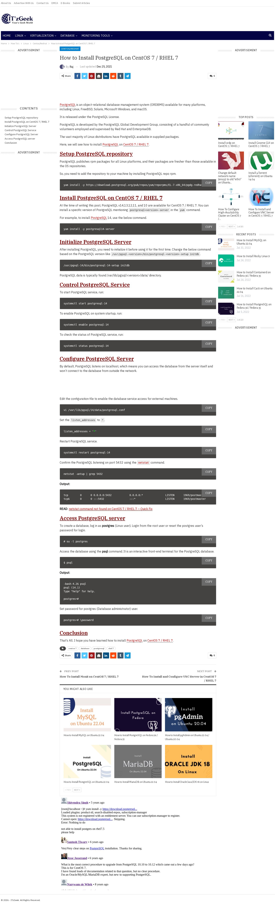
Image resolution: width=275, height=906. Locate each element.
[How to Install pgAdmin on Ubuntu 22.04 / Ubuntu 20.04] (188, 714)
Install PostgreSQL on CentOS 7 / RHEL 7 (27, 121)
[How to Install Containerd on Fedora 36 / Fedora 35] (226, 277)
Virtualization (42, 35)
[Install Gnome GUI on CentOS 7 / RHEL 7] (261, 130)
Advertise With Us (24, 3)
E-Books (65, 3)
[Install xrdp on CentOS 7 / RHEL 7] (231, 130)
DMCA (54, 3)
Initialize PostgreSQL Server (20, 126)
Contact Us (42, 3)
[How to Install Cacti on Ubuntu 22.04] (226, 293)
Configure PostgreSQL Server (21, 134)
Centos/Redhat (70, 48)
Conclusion (11, 142)
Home (7, 35)
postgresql (99, 648)
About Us (6, 3)
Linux (19, 35)
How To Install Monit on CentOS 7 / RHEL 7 (89, 676)
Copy (208, 183)
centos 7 (72, 648)
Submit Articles (81, 3)
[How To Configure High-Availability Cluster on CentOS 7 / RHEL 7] (231, 197)
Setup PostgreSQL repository (21, 117)
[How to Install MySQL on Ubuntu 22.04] (87, 714)
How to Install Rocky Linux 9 (253, 256)
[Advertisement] (183, 18)
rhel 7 (111, 648)
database (85, 648)
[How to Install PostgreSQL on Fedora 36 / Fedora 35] (138, 714)
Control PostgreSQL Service (20, 130)
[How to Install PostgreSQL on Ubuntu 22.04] (87, 761)
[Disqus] (138, 843)
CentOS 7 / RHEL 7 (136, 144)
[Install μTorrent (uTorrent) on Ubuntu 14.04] (261, 161)
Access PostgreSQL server (20, 138)
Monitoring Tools (96, 35)
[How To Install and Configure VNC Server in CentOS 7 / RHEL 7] (261, 197)
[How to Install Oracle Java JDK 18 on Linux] (188, 761)
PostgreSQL (68, 105)
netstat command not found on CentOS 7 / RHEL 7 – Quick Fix (110, 509)
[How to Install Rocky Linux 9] (226, 260)
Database (67, 35)
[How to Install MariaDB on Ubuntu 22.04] (138, 761)
